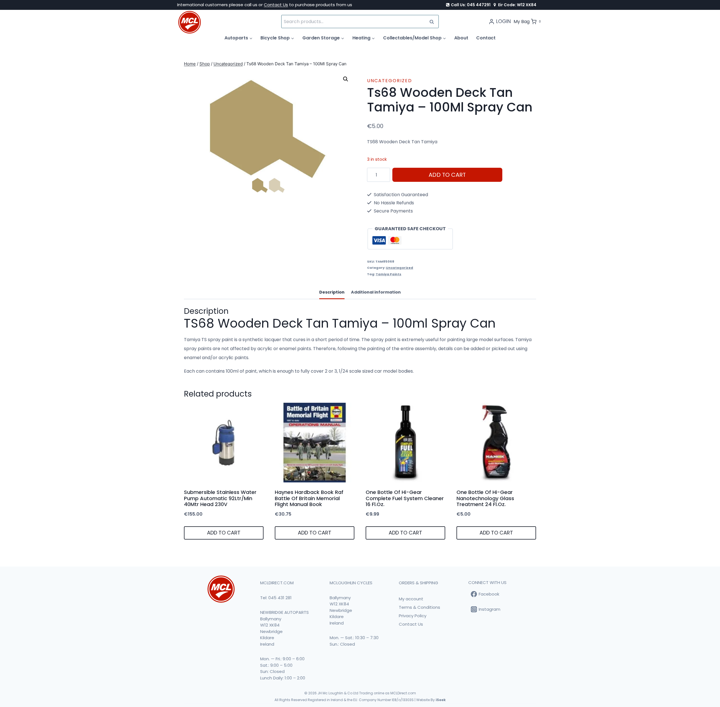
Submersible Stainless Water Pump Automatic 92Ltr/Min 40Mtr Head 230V (220, 498)
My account (411, 599)
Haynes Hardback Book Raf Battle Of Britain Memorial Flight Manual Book (309, 498)
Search (433, 21)
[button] (346, 79)
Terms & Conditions (419, 607)
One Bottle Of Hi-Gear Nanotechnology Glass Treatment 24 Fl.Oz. (485, 498)
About (461, 38)
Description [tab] (332, 292)
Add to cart (447, 175)
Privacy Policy (412, 616)
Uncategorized (389, 80)
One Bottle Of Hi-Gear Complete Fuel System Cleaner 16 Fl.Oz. (405, 498)
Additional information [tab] (376, 292)
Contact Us (276, 5)
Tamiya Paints (388, 274)
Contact (486, 38)
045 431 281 (280, 598)
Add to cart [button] (223, 532)
